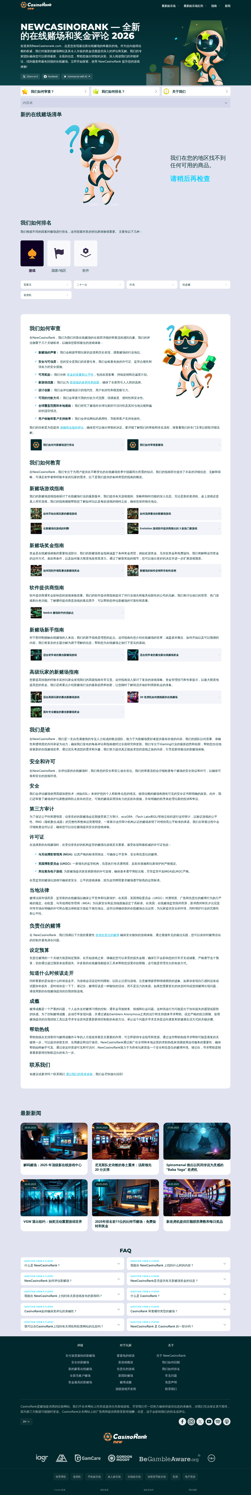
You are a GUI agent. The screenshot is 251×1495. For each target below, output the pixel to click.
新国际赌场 (125, 1375)
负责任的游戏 (126, 1369)
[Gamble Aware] (169, 1458)
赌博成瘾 (126, 1382)
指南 (214, 6)
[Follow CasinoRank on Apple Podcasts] (226, 1421)
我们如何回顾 (171, 1362)
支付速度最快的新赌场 (80, 1356)
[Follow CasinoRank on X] (200, 1421)
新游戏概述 (125, 1362)
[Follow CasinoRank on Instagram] (191, 1421)
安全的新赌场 (80, 1362)
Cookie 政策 (59, 1489)
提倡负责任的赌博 (107, 935)
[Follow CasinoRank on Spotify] (218, 1421)
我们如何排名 (171, 1369)
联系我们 (171, 1389)
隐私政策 (104, 1489)
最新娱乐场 (169, 6)
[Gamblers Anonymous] (61, 1458)
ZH (24, 1421)
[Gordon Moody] (120, 1458)
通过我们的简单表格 (79, 1074)
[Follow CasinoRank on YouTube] (209, 1421)
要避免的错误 (126, 1356)
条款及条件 (149, 1489)
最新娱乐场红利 (193, 6)
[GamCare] (88, 1458)
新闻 (227, 6)
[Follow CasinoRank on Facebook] (182, 1421)
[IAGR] (42, 1458)
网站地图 (193, 1489)
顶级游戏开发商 (125, 1389)
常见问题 (171, 1375)
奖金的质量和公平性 (80, 374)
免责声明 (171, 1382)
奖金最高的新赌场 (80, 1382)
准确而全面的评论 (72, 427)
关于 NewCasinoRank (171, 1356)
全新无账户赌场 (80, 1375)
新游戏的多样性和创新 (84, 382)
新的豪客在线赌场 (80, 1369)
